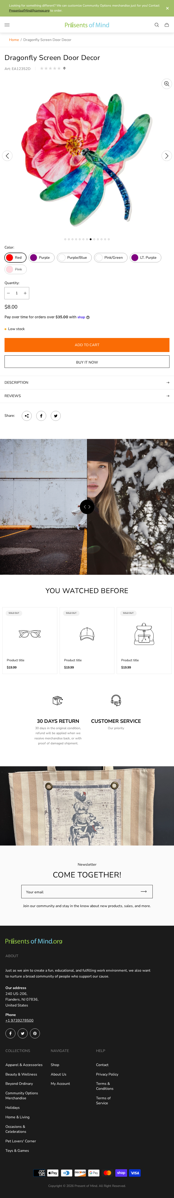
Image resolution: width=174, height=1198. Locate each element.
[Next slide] (167, 156)
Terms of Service (103, 1101)
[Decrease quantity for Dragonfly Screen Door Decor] (8, 293)
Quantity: (12, 283)
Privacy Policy (107, 1074)
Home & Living (17, 1117)
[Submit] (145, 891)
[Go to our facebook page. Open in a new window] (10, 1033)
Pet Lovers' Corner (20, 1141)
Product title (15, 660)
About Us (58, 1074)
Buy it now (87, 362)
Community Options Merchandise (21, 1096)
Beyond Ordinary (19, 1083)
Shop (55, 1064)
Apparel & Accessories (24, 1064)
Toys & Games (17, 1150)
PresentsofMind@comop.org (29, 10)
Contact (102, 1064)
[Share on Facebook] (41, 416)
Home (14, 39)
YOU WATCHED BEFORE (87, 591)
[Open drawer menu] (7, 25)
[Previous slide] (7, 156)
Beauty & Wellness (21, 1074)
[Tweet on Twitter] (56, 416)
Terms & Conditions (105, 1086)
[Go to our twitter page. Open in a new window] (23, 1033)
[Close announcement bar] (167, 8)
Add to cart (87, 345)
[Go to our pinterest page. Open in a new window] (35, 1033)
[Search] (157, 25)
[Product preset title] (30, 634)
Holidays (12, 1107)
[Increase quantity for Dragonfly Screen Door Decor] (25, 293)
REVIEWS (13, 395)
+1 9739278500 (19, 1020)
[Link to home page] (33, 941)
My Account (60, 1083)
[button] (65, 239)
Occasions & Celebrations (15, 1129)
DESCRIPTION (16, 382)
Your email (35, 892)
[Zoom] (167, 84)
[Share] (27, 416)
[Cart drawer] (167, 25)
